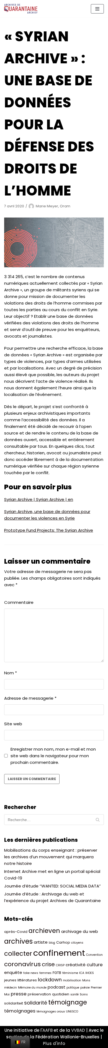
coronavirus (22, 964)
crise (48, 964)
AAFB (47, 1030)
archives (18, 941)
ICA (81, 973)
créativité (76, 965)
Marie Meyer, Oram (53, 206)
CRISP (60, 965)
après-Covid (15, 931)
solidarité (35, 1002)
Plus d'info (54, 1043)
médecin (10, 987)
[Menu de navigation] (97, 8)
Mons (86, 980)
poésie (85, 987)
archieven (44, 930)
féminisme (70, 973)
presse (19, 994)
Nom (10, 673)
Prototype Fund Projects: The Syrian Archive (48, 530)
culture (95, 965)
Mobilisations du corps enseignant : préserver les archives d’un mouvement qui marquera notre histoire (50, 856)
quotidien (60, 994)
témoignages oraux (51, 1011)
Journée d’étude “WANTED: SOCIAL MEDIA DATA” (52, 886)
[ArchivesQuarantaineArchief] (20, 8)
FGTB (57, 972)
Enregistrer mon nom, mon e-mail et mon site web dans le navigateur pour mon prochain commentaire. (53, 755)
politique (72, 987)
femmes (45, 973)
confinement (59, 953)
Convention (94, 955)
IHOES (89, 973)
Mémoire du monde (32, 987)
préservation (39, 994)
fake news (30, 973)
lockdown (50, 979)
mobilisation (72, 980)
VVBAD (78, 1030)
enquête (13, 972)
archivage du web (79, 931)
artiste (41, 942)
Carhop (63, 942)
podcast (56, 987)
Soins (84, 994)
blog (52, 943)
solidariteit (13, 1003)
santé (74, 994)
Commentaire (19, 602)
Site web (13, 724)
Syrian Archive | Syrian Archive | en (38, 499)
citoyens (77, 943)
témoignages (19, 1011)
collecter (18, 953)
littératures (27, 980)
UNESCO (72, 1011)
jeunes (10, 980)
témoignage (67, 1002)
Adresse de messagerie (30, 698)
